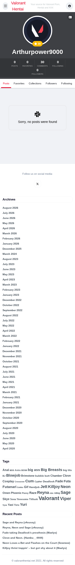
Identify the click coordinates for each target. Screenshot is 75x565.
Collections (35, 83)
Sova (13, 499)
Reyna (43, 492)
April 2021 (9, 387)
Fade (59, 481)
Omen (6, 492)
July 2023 (8, 264)
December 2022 (12, 300)
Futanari (9, 487)
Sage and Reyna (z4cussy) (19, 522)
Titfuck (33, 499)
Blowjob (13, 475)
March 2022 (10, 335)
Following (66, 83)
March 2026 (10, 233)
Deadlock (49, 481)
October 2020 (11, 417)
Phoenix (16, 492)
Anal (6, 470)
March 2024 (10, 253)
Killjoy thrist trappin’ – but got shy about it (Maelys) (35, 548)
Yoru (16, 505)
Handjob (34, 487)
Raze (32, 493)
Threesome (22, 499)
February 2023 (11, 289)
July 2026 (8, 212)
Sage (66, 492)
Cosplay (8, 481)
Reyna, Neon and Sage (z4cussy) (23, 527)
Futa (67, 481)
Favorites (19, 83)
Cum (29, 481)
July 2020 (8, 433)
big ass (34, 470)
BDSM (24, 470)
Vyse (5, 505)
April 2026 (9, 228)
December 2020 (12, 407)
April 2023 (9, 279)
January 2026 (11, 243)
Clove (67, 475)
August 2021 (10, 366)
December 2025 (12, 248)
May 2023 (8, 274)
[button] (5, 6)
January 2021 (11, 402)
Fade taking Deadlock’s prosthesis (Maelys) (30, 532)
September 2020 (12, 422)
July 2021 (8, 371)
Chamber (56, 475)
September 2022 (12, 310)
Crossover (20, 481)
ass (12, 470)
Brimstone (27, 475)
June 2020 (9, 438)
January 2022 (11, 346)
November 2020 (12, 412)
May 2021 (8, 381)
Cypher (38, 481)
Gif (26, 487)
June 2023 (9, 269)
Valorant (49, 498)
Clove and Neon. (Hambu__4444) (23, 537)
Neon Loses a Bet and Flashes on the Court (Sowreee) (36, 542)
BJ (4, 476)
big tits (67, 470)
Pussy (25, 493)
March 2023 (10, 284)
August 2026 (10, 207)
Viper (65, 498)
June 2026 (9, 218)
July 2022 (8, 320)
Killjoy (54, 487)
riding (57, 493)
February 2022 (11, 340)
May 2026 (8, 223)
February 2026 (11, 238)
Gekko (20, 487)
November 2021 (12, 356)
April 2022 (9, 330)
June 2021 (9, 376)
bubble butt (42, 475)
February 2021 (11, 397)
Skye (6, 499)
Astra (18, 470)
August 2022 (10, 315)
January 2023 (11, 294)
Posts (6, 83)
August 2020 (10, 428)
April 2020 (9, 448)
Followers (51, 83)
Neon (65, 486)
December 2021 (12, 351)
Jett (43, 486)
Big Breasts (51, 470)
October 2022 (11, 305)
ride (51, 493)
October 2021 (11, 361)
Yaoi (10, 504)
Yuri (23, 504)
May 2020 (8, 443)
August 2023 (10, 259)
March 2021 (10, 392)
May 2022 (8, 325)
